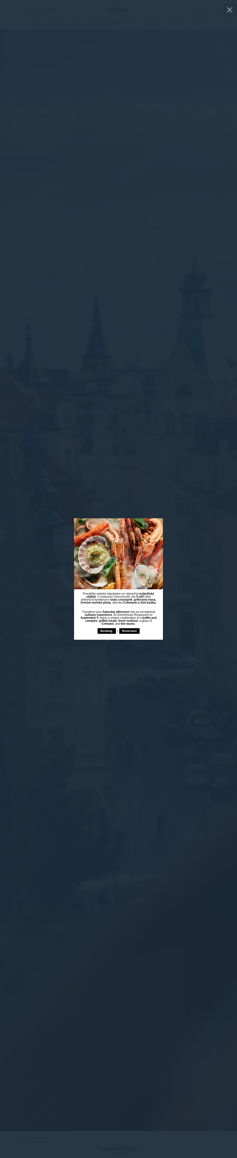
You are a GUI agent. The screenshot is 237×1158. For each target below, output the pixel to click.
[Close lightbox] (229, 10)
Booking (106, 630)
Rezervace (129, 630)
